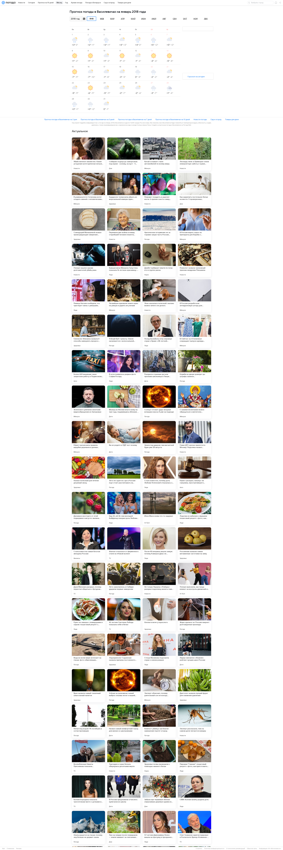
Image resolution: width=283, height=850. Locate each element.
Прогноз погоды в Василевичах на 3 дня (60, 119)
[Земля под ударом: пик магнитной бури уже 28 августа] (159, 437)
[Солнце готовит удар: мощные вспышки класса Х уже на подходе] (159, 402)
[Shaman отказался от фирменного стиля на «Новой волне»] (123, 544)
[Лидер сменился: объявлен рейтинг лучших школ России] (194, 650)
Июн (143, 19)
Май (133, 19)
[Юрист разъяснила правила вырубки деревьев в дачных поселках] (88, 437)
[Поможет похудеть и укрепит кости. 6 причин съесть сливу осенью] (159, 189)
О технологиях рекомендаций (235, 848)
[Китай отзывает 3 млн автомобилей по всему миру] (159, 154)
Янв (92, 19)
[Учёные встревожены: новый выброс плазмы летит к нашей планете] (123, 685)
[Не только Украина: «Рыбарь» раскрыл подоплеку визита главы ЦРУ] (159, 579)
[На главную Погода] (10, 2)
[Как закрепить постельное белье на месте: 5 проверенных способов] (194, 189)
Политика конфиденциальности (214, 848)
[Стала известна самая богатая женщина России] (88, 544)
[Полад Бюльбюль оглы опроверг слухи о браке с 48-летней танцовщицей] (159, 331)
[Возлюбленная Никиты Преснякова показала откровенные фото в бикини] (88, 756)
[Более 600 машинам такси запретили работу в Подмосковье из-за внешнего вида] (88, 366)
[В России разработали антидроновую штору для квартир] (194, 295)
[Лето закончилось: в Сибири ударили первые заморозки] (123, 579)
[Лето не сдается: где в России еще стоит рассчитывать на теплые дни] (123, 473)
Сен (175, 19)
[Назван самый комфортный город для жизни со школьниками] (123, 721)
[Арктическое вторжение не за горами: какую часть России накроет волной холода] (159, 225)
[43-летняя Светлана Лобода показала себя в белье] (123, 614)
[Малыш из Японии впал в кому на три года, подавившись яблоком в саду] (123, 402)
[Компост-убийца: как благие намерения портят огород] (159, 721)
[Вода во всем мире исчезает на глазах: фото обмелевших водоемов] (88, 650)
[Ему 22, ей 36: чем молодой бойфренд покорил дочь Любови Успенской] (123, 508)
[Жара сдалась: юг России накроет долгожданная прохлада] (194, 614)
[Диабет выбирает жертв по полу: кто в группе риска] (159, 260)
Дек (206, 19)
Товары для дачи (232, 119)
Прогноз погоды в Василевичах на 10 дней (172, 119)
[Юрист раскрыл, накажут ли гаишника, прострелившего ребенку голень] (194, 473)
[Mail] (3, 2)
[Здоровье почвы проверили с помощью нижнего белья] (159, 756)
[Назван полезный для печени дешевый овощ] (88, 473)
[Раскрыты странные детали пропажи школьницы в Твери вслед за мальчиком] (159, 366)
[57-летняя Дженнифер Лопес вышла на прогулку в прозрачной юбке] (159, 827)
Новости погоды (200, 119)
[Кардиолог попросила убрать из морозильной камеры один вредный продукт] (123, 189)
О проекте (199, 848)
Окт (185, 19)
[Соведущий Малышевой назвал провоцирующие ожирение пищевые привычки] (88, 225)
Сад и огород (216, 119)
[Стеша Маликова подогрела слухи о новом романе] (159, 650)
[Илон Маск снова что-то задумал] (159, 508)
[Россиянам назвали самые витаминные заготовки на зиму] (194, 544)
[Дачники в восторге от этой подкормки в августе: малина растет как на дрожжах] (88, 508)
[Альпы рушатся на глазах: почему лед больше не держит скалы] (88, 827)
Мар (112, 19)
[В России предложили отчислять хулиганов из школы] (123, 792)
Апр (123, 19)
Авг (164, 19)
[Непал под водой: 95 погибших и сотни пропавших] (88, 721)
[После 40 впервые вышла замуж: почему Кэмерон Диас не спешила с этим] (159, 544)
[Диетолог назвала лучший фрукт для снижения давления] (194, 685)
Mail (3, 848)
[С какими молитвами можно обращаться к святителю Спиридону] (194, 402)
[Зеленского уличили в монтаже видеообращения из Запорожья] (88, 402)
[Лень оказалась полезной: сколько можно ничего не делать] (159, 295)
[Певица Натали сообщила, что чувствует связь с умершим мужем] (88, 295)
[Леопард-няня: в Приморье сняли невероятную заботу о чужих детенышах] (194, 154)
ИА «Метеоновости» (274, 848)
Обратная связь (252, 848)
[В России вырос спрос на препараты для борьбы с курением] (194, 225)
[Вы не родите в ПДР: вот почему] (123, 437)
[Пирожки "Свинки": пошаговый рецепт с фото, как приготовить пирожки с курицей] (194, 756)
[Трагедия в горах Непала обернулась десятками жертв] (123, 756)
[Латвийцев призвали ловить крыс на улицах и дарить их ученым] (123, 295)
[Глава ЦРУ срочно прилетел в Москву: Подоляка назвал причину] (194, 437)
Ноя (195, 19)
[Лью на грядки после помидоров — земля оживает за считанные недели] (123, 827)
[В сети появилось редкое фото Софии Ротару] (123, 366)
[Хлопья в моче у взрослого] (159, 614)
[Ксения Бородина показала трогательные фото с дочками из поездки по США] (88, 792)
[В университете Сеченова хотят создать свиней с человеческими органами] (88, 189)
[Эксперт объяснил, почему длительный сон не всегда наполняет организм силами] (159, 685)
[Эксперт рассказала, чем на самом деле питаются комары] (194, 721)
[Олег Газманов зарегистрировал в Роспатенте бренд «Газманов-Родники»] (194, 827)
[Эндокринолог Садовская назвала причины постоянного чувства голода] (123, 650)
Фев (102, 19)
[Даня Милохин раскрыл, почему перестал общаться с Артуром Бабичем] (88, 579)
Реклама (18, 848)
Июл (154, 19)
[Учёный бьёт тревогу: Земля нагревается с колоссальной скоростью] (123, 331)
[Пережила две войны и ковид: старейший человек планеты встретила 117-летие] (123, 225)
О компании (10, 848)
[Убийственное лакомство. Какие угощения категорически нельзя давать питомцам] (88, 154)
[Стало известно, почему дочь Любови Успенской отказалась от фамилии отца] (159, 473)
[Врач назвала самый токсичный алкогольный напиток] (88, 685)
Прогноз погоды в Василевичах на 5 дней (97, 119)
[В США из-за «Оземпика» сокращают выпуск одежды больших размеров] (194, 331)
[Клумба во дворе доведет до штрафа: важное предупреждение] (194, 366)
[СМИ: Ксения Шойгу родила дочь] (194, 792)
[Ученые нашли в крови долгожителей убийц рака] (88, 260)
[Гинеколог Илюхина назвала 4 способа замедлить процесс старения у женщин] (88, 331)
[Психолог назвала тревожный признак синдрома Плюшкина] (194, 260)
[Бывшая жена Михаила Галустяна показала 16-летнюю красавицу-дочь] (123, 260)
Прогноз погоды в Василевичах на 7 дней (135, 119)
